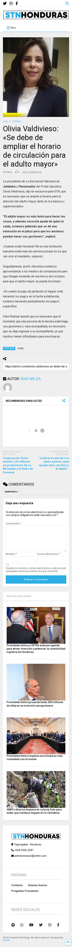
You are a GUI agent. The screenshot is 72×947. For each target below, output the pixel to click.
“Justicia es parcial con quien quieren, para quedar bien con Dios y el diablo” (53, 463)
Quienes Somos (37, 885)
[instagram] (11, 3)
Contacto (17, 885)
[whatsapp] (22, 925)
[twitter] (5, 3)
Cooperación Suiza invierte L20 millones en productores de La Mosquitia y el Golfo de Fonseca (18, 465)
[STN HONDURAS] (36, 18)
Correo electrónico (48, 554)
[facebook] (17, 3)
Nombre (11, 554)
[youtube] (31, 925)
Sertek (6, 940)
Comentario (13, 523)
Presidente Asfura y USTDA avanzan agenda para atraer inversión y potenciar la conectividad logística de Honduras (36, 648)
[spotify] (13, 925)
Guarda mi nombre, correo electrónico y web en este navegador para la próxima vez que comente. (36, 570)
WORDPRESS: (12, 492)
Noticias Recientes (19, 596)
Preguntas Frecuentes (25, 890)
